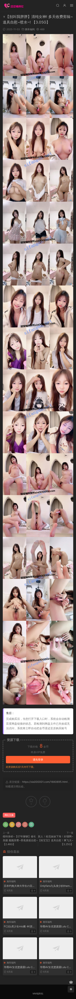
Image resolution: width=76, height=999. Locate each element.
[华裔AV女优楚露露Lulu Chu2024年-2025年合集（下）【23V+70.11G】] (56, 948)
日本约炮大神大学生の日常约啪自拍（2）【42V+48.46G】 (19, 886)
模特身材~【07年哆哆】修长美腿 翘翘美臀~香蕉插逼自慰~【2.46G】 (20, 840)
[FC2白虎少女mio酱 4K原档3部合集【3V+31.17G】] (20, 907)
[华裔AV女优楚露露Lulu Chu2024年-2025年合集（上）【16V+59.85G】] (56, 907)
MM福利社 (38, 993)
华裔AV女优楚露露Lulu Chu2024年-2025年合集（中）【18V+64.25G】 (20, 967)
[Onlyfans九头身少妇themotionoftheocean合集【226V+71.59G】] (56, 867)
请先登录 (38, 759)
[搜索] (57, 5)
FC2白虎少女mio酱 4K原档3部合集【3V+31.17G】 (19, 926)
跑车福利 (30, 29)
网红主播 (9, 815)
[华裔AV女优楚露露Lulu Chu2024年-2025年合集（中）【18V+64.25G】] (20, 948)
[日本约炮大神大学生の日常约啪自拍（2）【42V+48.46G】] (20, 867)
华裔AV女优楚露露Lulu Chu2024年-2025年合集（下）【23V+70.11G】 (56, 967)
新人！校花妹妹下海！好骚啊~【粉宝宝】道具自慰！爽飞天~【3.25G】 (55, 840)
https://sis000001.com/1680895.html (45, 781)
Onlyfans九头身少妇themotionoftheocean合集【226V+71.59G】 (56, 886)
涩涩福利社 (14, 5)
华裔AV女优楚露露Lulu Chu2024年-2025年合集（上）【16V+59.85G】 (56, 926)
